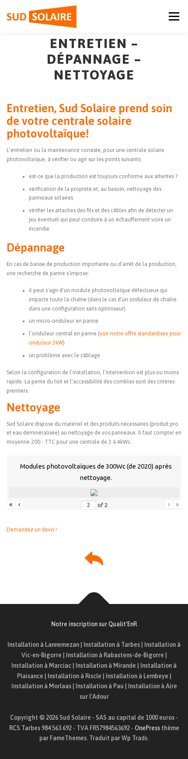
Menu (173, 16)
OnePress (147, 727)
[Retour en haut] (94, 603)
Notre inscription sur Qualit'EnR (94, 624)
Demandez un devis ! (32, 530)
